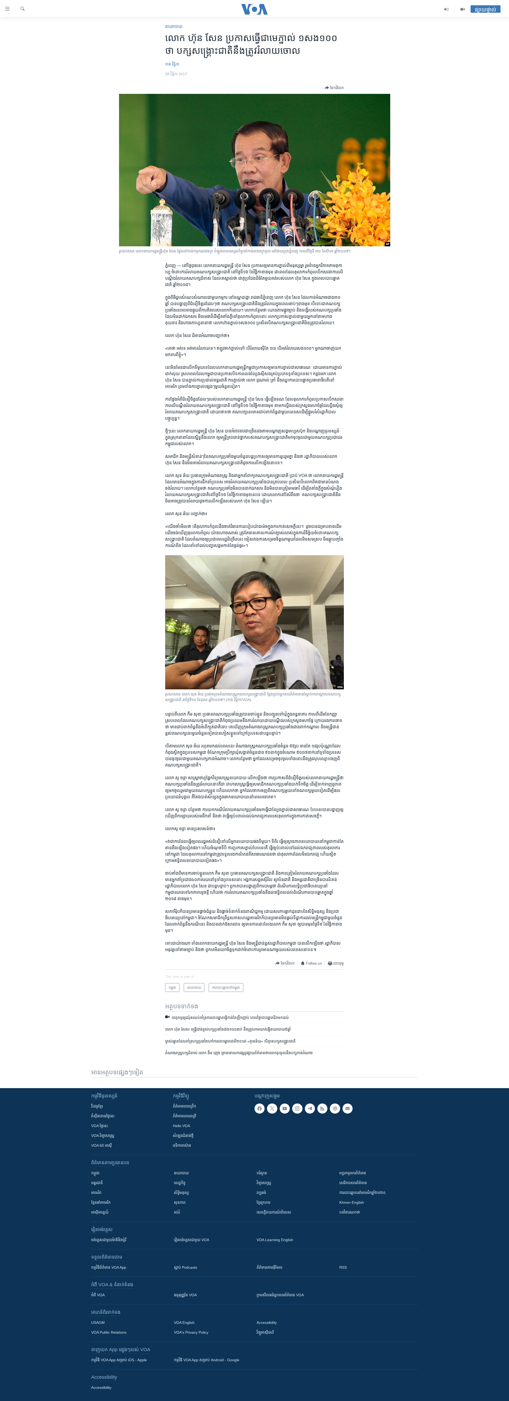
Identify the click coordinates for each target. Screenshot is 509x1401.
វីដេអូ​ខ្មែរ (97, 1106)
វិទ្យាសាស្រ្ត (264, 1183)
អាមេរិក (96, 1192)
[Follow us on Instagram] (297, 1109)
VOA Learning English (275, 1240)
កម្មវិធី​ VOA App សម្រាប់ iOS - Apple (119, 1360)
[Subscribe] (348, 1109)
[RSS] (322, 1109)
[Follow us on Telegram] (310, 1109)
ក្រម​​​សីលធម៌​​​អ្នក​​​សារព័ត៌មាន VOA (280, 1295)
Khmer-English (351, 1202)
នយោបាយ (173, 26)
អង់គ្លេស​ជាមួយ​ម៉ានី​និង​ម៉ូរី (108, 1240)
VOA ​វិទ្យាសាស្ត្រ (102, 1135)
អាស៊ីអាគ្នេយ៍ (99, 1212)
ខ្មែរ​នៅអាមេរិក (101, 1202)
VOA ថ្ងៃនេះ (99, 1126)
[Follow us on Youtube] (285, 1109)
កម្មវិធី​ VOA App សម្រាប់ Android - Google (206, 1360)
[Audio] (446, 9)
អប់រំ (177, 1212)
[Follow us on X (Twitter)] (272, 1109)
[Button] (334, 88)
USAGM (98, 1322)
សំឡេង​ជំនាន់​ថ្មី (183, 1135)
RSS (343, 1267)
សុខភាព (180, 1202)
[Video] (463, 9)
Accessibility (267, 1322)
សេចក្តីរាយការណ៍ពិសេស (274, 1212)
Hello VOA (181, 1126)
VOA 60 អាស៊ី (101, 1145)
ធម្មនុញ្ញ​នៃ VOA (185, 1295)
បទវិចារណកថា (349, 1212)
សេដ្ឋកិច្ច (180, 1183)
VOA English (184, 1322)
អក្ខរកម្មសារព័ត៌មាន (352, 1173)
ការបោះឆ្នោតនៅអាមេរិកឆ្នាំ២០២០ (362, 1192)
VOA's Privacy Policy (191, 1332)
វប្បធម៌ (261, 1192)
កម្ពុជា (95, 1173)
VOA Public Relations (108, 1332)
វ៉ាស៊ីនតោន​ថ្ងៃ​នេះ (103, 1116)
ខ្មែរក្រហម (263, 1202)
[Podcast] (335, 1109)
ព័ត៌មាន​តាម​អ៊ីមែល (269, 1267)
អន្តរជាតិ (97, 1183)
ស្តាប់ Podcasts (185, 1267)
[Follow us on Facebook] (259, 1109)
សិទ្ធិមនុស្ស (181, 1192)
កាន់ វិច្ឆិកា (172, 64)
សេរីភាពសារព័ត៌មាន (353, 1183)
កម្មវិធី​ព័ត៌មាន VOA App (108, 1267)
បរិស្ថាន (262, 1173)
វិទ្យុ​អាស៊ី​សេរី (265, 1332)
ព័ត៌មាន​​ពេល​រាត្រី (184, 1116)
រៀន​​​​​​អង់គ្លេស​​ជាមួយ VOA (191, 1240)
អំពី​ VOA (98, 1295)
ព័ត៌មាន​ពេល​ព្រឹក (184, 1106)
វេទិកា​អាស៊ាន (182, 1145)
